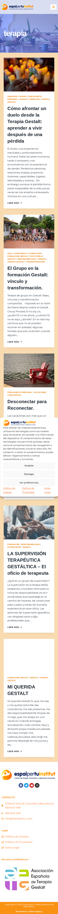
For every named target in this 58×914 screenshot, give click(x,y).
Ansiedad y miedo (16, 96)
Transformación (35, 262)
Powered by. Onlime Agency (29, 911)
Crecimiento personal (19, 392)
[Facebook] (21, 785)
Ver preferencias (29, 482)
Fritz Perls (36, 256)
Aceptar (29, 465)
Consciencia (21, 253)
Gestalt (11, 259)
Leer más (14, 203)
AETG (9, 253)
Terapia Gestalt (16, 262)
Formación (35, 253)
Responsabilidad (26, 259)
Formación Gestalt (17, 256)
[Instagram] (37, 785)
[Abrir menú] (53, 6)
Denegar (29, 474)
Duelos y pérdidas (29, 99)
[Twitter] (26, 785)
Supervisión (14, 547)
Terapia (42, 259)
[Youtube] (31, 785)
